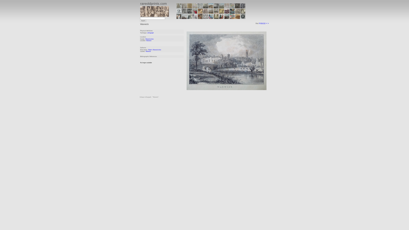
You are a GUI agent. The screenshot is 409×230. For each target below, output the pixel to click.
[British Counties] (178, 8)
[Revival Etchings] (194, 18)
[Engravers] (178, 13)
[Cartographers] (242, 8)
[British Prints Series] (184, 8)
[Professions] (210, 18)
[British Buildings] (205, 8)
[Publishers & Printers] (184, 13)
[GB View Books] (232, 18)
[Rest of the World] (200, 8)
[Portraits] (205, 13)
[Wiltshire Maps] (226, 8)
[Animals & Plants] (200, 13)
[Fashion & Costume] (221, 18)
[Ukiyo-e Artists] (200, 18)
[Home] (154, 16)
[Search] (242, 18)
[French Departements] (232, 8)
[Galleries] (232, 13)
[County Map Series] (189, 8)
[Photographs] (226, 13)
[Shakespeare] (216, 18)
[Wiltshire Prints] (221, 8)
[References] (237, 18)
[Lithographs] (189, 18)
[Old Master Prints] (237, 13)
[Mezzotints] (242, 13)
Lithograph (150, 33)
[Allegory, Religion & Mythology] (205, 18)
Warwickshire (149, 39)
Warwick (148, 40)
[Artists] (237, 8)
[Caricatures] (194, 13)
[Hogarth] (189, 13)
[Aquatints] (184, 18)
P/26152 (262, 23)
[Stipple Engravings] (178, 18)
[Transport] (216, 13)
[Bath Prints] (216, 8)
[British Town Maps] (194, 8)
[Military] (226, 18)
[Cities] (210, 8)
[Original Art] (221, 13)
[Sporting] (210, 13)
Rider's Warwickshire (154, 50)
